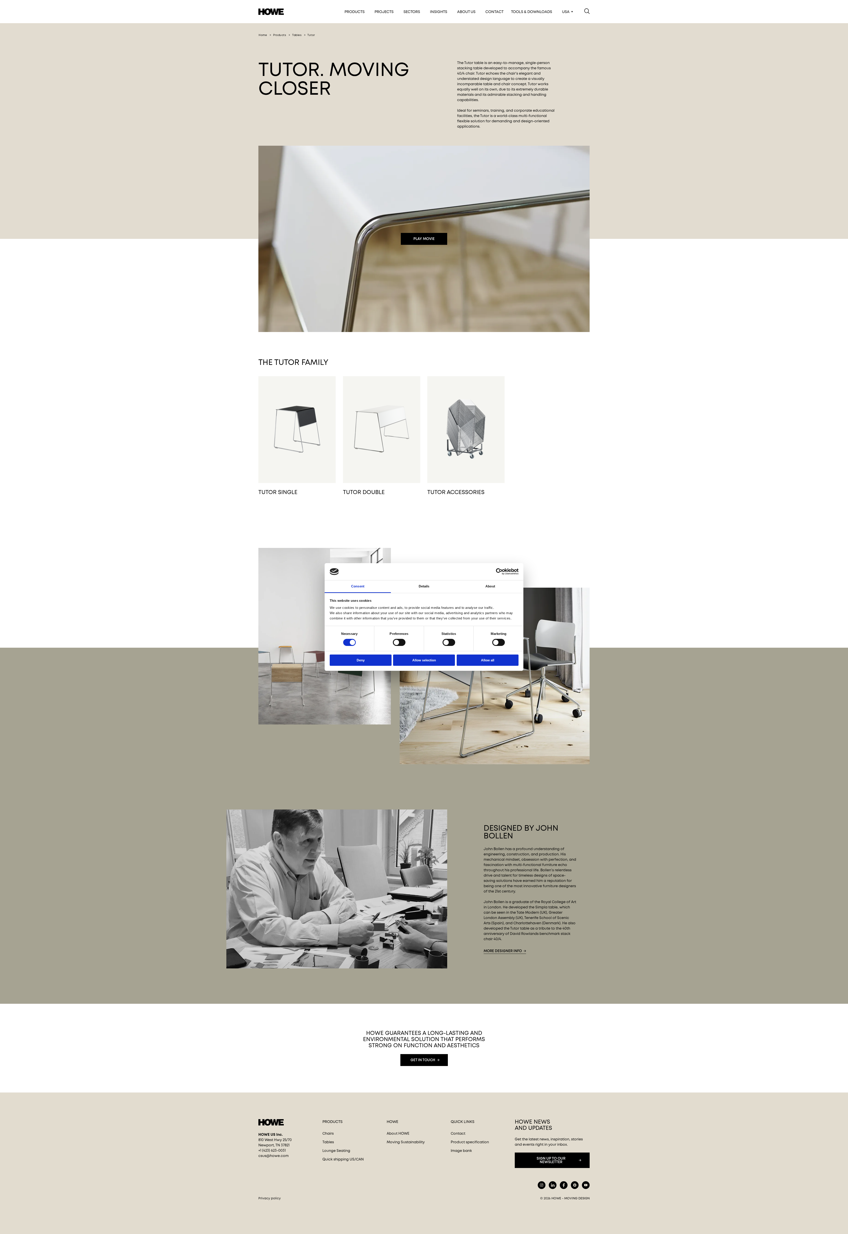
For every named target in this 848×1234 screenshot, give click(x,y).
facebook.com (564, 1185)
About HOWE (398, 1133)
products (279, 35)
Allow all (487, 660)
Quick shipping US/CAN (343, 1159)
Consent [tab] (357, 586)
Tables (328, 1142)
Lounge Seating (336, 1150)
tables (296, 35)
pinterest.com (575, 1185)
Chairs (328, 1133)
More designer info (503, 951)
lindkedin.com (552, 1185)
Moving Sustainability (406, 1142)
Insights (438, 11)
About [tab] (490, 586)
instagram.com (541, 1185)
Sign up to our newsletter (551, 1160)
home (263, 35)
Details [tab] (424, 586)
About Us (466, 11)
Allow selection (424, 660)
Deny (361, 660)
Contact (494, 11)
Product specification (470, 1142)
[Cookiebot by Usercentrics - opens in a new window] (499, 571)
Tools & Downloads (531, 11)
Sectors (411, 11)
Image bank (461, 1150)
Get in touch (423, 1060)
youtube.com (586, 1185)
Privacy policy (269, 1198)
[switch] (395, 641)
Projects (384, 11)
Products (354, 11)
